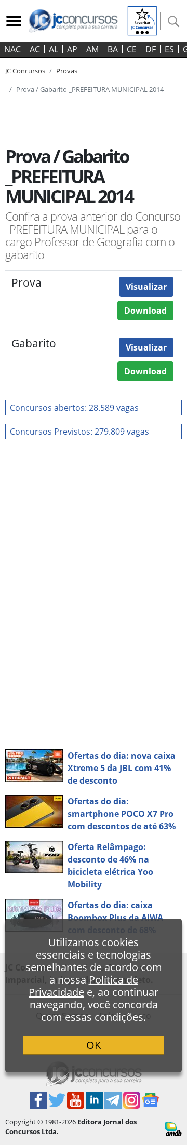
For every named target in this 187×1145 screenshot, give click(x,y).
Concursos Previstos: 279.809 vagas (79, 431)
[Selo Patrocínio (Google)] (142, 19)
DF (150, 49)
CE (132, 49)
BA (113, 49)
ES (169, 49)
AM (92, 49)
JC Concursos (25, 70)
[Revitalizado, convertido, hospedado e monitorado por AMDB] (173, 1128)
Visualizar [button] (146, 286)
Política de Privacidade (83, 986)
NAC (12, 49)
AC (35, 49)
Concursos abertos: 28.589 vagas (74, 407)
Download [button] (145, 310)
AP (72, 49)
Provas (66, 70)
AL (53, 49)
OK (93, 1045)
